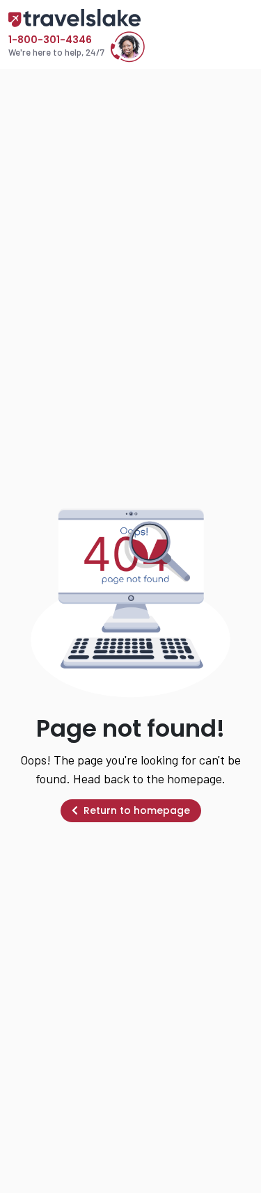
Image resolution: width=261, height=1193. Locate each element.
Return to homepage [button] (137, 810)
